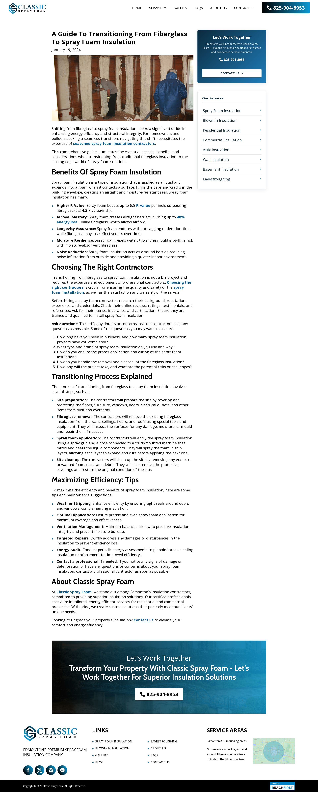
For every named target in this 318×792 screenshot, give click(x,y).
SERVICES (156, 8)
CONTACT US (244, 8)
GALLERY (180, 8)
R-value (143, 205)
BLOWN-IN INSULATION (112, 748)
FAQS (199, 8)
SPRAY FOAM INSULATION (113, 741)
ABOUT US (218, 8)
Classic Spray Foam (74, 591)
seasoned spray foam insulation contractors (114, 143)
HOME (137, 8)
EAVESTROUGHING (164, 741)
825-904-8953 (289, 7)
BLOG (99, 762)
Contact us (144, 619)
